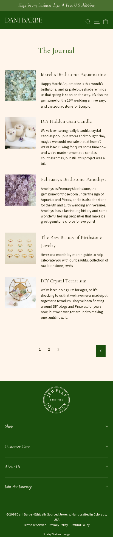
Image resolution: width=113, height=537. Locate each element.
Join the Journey (18, 487)
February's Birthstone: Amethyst (73, 179)
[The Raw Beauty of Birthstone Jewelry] (20, 248)
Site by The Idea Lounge (56, 534)
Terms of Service (34, 525)
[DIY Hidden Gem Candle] (20, 133)
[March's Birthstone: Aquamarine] (20, 85)
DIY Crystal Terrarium (64, 281)
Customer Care (17, 446)
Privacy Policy (58, 525)
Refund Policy (80, 525)
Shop (9, 426)
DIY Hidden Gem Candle (66, 121)
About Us (12, 467)
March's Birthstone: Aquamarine (73, 74)
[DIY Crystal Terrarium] (20, 293)
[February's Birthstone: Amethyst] (20, 190)
